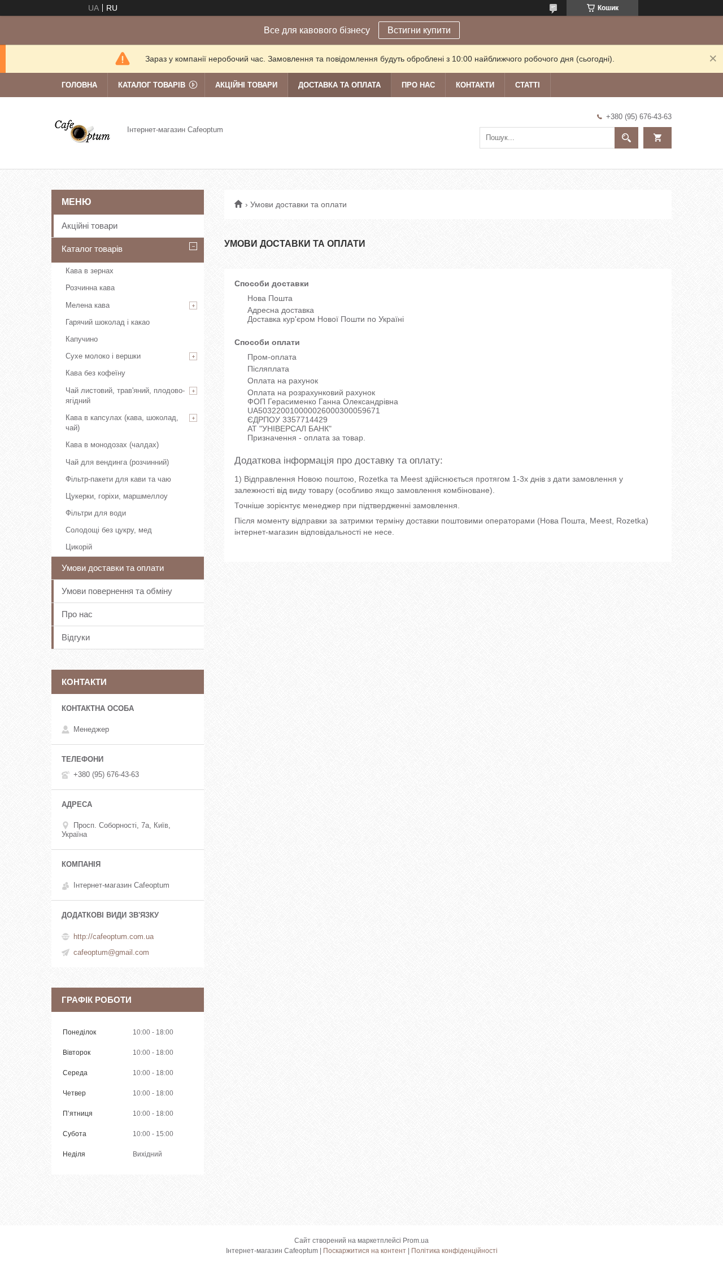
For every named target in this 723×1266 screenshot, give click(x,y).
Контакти (475, 85)
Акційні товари (246, 85)
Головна (79, 85)
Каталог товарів (151, 85)
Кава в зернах (90, 271)
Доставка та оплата (339, 85)
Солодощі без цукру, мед (109, 530)
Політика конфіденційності (454, 1251)
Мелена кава (88, 305)
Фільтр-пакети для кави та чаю (118, 479)
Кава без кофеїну (95, 373)
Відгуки (76, 637)
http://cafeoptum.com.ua (113, 936)
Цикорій (79, 547)
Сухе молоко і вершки (103, 356)
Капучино (82, 339)
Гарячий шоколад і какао (108, 322)
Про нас (418, 85)
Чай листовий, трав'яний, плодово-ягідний (125, 395)
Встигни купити (419, 30)
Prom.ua (416, 1241)
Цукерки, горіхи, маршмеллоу (117, 496)
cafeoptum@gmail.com (111, 952)
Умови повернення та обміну (117, 591)
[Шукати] (626, 138)
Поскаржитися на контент (364, 1251)
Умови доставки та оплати (113, 568)
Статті (527, 85)
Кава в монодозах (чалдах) (112, 444)
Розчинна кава (90, 287)
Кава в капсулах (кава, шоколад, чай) (122, 422)
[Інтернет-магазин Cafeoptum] (82, 129)
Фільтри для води (96, 513)
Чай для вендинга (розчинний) (117, 462)
